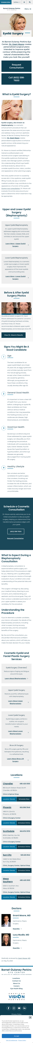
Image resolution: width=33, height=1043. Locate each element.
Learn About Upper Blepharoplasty (15, 702)
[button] (30, 1017)
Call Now (16, 2)
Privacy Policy (22, 1040)
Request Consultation (16, 66)
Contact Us (16, 981)
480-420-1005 (25, 880)
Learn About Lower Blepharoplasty (15, 732)
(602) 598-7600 (15, 531)
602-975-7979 (25, 831)
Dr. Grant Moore (16, 44)
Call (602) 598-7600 (17, 79)
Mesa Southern (8, 880)
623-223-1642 (25, 855)
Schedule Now (24, 799)
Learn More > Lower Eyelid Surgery (15, 277)
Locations (16, 978)
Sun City (7, 854)
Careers (16, 986)
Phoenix (7, 807)
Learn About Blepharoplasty (15, 678)
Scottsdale (8, 831)
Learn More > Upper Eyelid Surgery (15, 245)
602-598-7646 (25, 807)
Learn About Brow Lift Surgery (15, 760)
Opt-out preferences (11, 1040)
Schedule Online (5, 2)
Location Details (9, 799)
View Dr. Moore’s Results (13, 335)
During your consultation (10, 188)
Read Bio (16, 929)
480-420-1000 (25, 783)
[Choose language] (24, 2)
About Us (16, 983)
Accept (16, 1036)
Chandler (8, 783)
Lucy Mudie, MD (21, 934)
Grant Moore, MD (22, 915)
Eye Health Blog (16, 988)
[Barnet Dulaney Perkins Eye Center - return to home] (16, 972)
